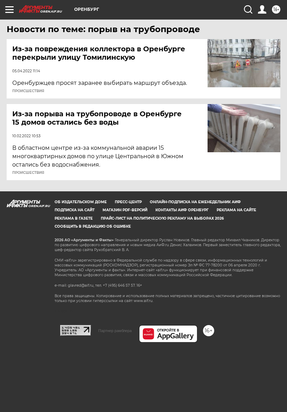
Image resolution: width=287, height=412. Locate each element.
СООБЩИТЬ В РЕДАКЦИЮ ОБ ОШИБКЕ (93, 226)
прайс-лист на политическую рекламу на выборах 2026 (162, 218)
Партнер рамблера (115, 331)
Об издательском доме (81, 202)
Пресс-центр (128, 202)
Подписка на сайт (74, 210)
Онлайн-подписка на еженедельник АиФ (195, 202)
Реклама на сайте (236, 210)
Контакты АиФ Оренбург (182, 210)
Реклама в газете (74, 218)
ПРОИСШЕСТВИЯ (28, 91)
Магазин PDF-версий (125, 210)
